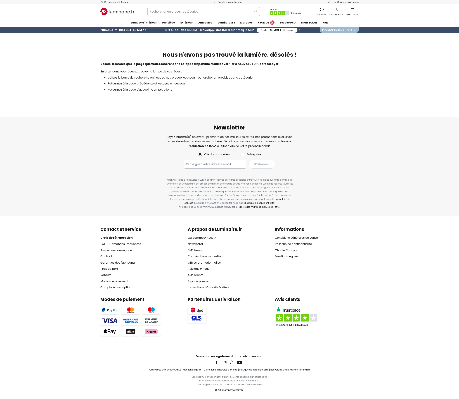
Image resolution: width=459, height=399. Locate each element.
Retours (105, 275)
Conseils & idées (217, 287)
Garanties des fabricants (118, 263)
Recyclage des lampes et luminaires (290, 369)
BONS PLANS (309, 22)
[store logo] (117, 11)
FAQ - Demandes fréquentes (120, 244)
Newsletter (195, 244)
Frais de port (109, 269)
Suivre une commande (116, 250)
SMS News (195, 250)
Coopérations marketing (205, 256)
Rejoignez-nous (198, 269)
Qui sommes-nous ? (202, 238)
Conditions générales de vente (296, 238)
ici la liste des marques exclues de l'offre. (258, 206)
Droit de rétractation (116, 238)
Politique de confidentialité (259, 202)
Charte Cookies (286, 250)
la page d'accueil (137, 90)
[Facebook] (219, 362)
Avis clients (195, 275)
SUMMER (277, 30)
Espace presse (198, 281)
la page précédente (139, 83)
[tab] (142, 258)
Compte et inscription (115, 287)
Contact (106, 256)
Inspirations (196, 287)
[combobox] (204, 11)
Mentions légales (287, 256)
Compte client (161, 90)
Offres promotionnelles (204, 263)
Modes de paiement (114, 281)
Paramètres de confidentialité (165, 369)
